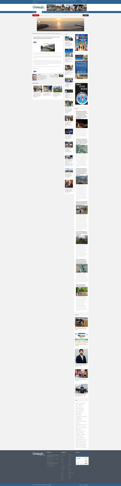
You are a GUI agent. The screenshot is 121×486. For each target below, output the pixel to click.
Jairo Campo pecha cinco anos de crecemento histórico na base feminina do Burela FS (81, 379)
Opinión (62, 470)
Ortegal (69, 470)
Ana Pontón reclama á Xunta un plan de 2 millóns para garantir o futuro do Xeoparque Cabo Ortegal (68, 175)
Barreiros (69, 456)
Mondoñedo (63, 466)
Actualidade (70, 454)
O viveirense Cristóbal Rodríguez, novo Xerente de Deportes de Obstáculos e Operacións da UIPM (81, 365)
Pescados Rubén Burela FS (79, 439)
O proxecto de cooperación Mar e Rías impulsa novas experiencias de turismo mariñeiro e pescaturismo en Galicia (69, 95)
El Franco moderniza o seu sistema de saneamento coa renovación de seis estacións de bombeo (68, 150)
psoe (81, 442)
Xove (62, 480)
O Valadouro (63, 468)
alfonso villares (81, 404)
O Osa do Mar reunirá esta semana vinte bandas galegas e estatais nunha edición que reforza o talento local (37, 95)
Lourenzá (69, 464)
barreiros (77, 406)
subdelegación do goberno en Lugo (81, 444)
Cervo (82, 411)
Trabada (62, 478)
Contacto (80, 484)
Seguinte (56, 74)
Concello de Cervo (78, 416)
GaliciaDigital (49, 484)
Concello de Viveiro (78, 419)
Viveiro (77, 447)
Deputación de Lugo (83, 427)
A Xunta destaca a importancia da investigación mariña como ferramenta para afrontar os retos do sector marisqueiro (45, 15)
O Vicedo (69, 468)
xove (79, 447)
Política (62, 474)
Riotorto (69, 476)
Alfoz (62, 456)
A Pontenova (63, 454)
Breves (62, 458)
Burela (77, 409)
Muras (69, 466)
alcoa (76, 404)
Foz (61, 464)
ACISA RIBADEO (82, 403)
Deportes (69, 462)
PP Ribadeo (77, 442)
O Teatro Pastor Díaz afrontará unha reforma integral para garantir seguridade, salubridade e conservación (69, 190)
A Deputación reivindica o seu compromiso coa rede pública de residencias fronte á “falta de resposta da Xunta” (69, 123)
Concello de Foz (84, 416)
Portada (69, 474)
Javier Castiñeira (78, 434)
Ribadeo (84, 442)
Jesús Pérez (83, 434)
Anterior (39, 74)
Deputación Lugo (78, 429)
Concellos (69, 460)
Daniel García (84, 421)
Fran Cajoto (77, 432)
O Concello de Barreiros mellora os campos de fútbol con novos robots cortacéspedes (57, 94)
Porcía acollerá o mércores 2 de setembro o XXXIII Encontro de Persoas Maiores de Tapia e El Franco (81, 285)
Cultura (62, 462)
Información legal (85, 484)
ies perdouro (37, 68)
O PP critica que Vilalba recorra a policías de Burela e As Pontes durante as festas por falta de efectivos (68, 137)
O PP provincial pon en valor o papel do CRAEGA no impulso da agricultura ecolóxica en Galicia (69, 73)
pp (85, 439)
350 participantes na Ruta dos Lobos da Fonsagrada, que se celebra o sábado (54, 76)
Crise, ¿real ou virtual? (50, 460)
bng (80, 406)
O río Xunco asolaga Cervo (50, 465)
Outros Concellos (70, 472)
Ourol (62, 472)
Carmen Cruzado (78, 411)
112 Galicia (77, 403)
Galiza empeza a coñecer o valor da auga (52, 458)
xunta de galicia (84, 447)
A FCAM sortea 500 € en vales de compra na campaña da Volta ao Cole (47, 94)
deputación (77, 427)
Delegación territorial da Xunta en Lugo (81, 425)
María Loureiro (82, 437)
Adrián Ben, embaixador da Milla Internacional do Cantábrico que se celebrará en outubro (80, 395)
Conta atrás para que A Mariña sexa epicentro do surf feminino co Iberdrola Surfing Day (81, 344)
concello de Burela (78, 414)
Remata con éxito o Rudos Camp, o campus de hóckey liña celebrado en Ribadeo (81, 328)
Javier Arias (82, 432)
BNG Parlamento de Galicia (80, 408)
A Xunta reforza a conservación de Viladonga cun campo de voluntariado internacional (69, 85)
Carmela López (81, 409)
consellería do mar (78, 421)
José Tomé (77, 437)
